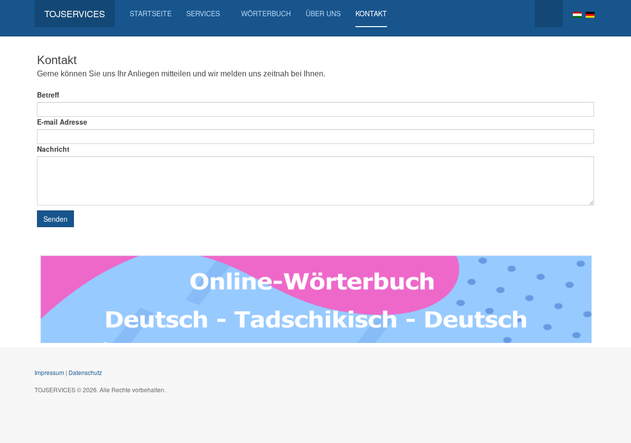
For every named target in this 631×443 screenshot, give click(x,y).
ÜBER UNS (323, 13)
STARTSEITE (151, 13)
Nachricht (53, 149)
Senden (55, 219)
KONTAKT (371, 13)
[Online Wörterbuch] (315, 298)
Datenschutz (85, 372)
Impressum (49, 372)
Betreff (48, 95)
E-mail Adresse (62, 122)
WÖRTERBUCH (266, 13)
